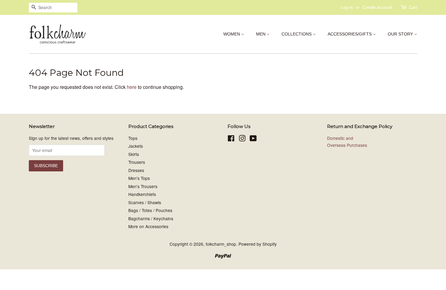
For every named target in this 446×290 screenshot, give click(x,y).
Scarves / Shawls (144, 202)
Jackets (135, 146)
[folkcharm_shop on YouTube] (253, 139)
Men (261, 34)
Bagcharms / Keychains (150, 218)
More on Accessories (148, 226)
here (132, 86)
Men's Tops (139, 178)
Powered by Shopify (257, 244)
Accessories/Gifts (350, 34)
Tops (132, 138)
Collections (297, 34)
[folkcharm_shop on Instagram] (242, 139)
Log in (347, 7)
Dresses (136, 170)
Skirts (133, 154)
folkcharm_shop (221, 244)
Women (232, 34)
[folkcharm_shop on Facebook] (231, 139)
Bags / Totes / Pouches (150, 210)
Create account (377, 7)
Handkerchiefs (142, 194)
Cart (413, 7)
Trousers (136, 162)
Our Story (401, 34)
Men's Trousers (142, 186)
